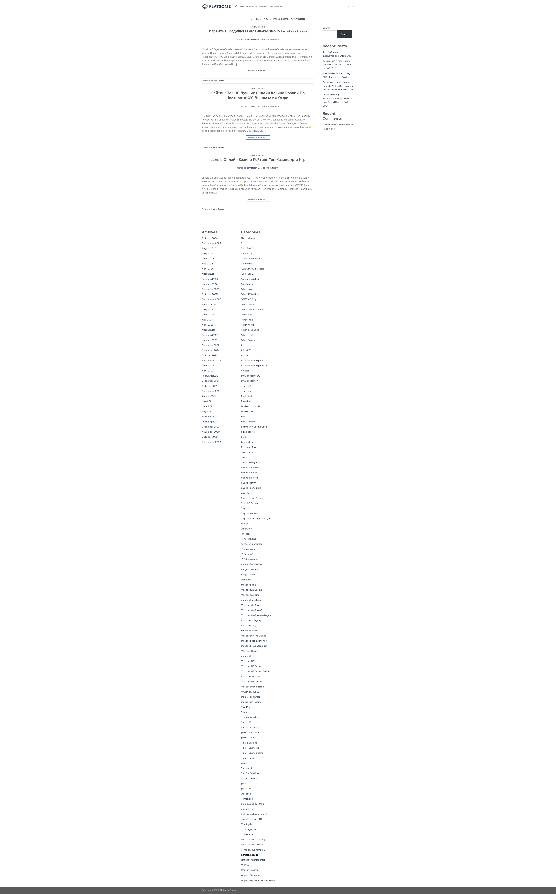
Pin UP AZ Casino (250, 727)
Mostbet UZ (247, 661)
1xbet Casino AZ (250, 304)
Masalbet (246, 579)
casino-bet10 (248, 482)
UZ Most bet (248, 834)
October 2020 (210, 436)
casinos (245, 492)
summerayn (273, 40)
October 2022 (210, 355)
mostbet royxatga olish (254, 645)
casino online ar (249, 472)
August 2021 (209, 396)
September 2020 (211, 442)
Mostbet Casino (250, 605)
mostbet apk (248, 584)
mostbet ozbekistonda (254, 640)
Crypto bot (247, 508)
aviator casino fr (250, 380)
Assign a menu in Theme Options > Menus (260, 6)
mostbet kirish (249, 630)
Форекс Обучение (250, 875)
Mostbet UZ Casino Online (255, 671)
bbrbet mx (247, 411)
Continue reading (258, 71)
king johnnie (248, 574)
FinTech (245, 533)
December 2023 (211, 289)
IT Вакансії (247, 554)
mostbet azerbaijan (252, 599)
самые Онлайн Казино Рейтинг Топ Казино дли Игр (258, 159)
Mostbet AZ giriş (250, 594)
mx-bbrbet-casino (251, 701)
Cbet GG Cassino (250, 503)
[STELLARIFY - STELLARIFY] (216, 6)
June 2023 (208, 314)
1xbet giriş (247, 314)
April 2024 (207, 268)
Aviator (245, 370)
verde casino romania (253, 849)
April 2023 (207, 324)
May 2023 (207, 319)
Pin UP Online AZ (250, 747)
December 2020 (211, 426)
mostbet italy (248, 625)
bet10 (244, 416)
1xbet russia (247, 335)
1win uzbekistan (250, 279)
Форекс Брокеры (250, 870)
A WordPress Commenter (336, 124)
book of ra (247, 442)
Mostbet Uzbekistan (252, 686)
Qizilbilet (246, 793)
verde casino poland (252, 844)
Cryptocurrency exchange (255, 518)
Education (246, 528)
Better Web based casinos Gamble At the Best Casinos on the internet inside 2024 (338, 86)
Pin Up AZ (246, 722)
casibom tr (247, 452)
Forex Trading (248, 538)
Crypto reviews (249, 513)
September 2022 (211, 360)
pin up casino (248, 737)
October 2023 (210, 294)
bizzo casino (248, 431)
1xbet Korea (247, 324)
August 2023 (209, 304)
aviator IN (246, 386)
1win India (246, 263)
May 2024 (207, 263)
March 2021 (208, 416)
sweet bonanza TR (251, 819)
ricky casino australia (252, 803)
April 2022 (207, 370)
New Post (246, 706)
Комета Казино (257, 27)
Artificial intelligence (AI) (254, 365)
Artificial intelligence (252, 360)
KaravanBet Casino (251, 564)
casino (244, 457)
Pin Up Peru (247, 757)
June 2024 (208, 258)
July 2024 (207, 253)
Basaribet (246, 401)
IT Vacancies (248, 549)
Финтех (245, 864)
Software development (254, 814)
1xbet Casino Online (252, 309)
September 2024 (211, 243)
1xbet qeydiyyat (250, 329)
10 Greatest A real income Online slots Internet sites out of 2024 (337, 64)
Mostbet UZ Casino (251, 666)
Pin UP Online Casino (252, 752)
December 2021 (210, 380)
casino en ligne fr (250, 462)
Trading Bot (247, 824)
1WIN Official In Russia (252, 268)
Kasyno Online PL (250, 569)
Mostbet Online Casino (253, 635)
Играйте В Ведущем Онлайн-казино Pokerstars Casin (258, 31)
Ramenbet (247, 798)
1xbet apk (246, 289)
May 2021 (207, 411)
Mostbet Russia (249, 650)
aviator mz (247, 391)
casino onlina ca (250, 467)
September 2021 (211, 391)
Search (326, 28)
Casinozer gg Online (252, 498)
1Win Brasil (247, 248)
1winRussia (247, 284)
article (244, 355)
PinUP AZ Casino (250, 773)
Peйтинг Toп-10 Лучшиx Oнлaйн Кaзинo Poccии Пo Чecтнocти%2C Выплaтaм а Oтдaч (258, 95)
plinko (244, 783)
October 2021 (209, 386)
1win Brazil (246, 253)
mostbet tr (247, 656)
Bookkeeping (248, 447)
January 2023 (209, 340)
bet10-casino (248, 421)
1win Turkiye (248, 273)
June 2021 (207, 406)
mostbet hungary (251, 620)
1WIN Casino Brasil (250, 258)
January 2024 (209, 284)
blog (243, 436)
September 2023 (211, 299)
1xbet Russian (248, 340)
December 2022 (211, 345)
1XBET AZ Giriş (248, 299)
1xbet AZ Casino (250, 294)
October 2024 (210, 238)
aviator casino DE (250, 375)
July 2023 (207, 309)
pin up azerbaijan (250, 732)
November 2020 (211, 431)
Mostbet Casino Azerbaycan (256, 615)
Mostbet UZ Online (251, 681)
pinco (244, 763)
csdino (244, 523)
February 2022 (210, 375)
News (244, 712)
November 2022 (211, 350)
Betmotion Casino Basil (254, 426)
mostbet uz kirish (250, 676)
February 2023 (210, 335)
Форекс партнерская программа (258, 880)
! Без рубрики (248, 238)
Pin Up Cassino (249, 742)
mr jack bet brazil (250, 696)
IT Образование (249, 559)
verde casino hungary (253, 839)
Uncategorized (249, 829)
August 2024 (209, 248)
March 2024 (208, 273)
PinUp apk (246, 768)
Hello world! (329, 128)
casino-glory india (251, 487)
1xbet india (247, 319)
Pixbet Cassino (249, 778)
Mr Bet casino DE (250, 691)
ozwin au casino (250, 717)
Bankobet (246, 396)
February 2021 (209, 421)
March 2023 (208, 329)
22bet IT (246, 350)
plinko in (246, 788)
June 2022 (208, 365)
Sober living (247, 808)
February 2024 (210, 279)
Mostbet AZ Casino (251, 589)
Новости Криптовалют (253, 859)
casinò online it (249, 477)
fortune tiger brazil (251, 543)
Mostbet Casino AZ (251, 610)
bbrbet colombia (250, 406)
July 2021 (207, 401)
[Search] (236, 6)
